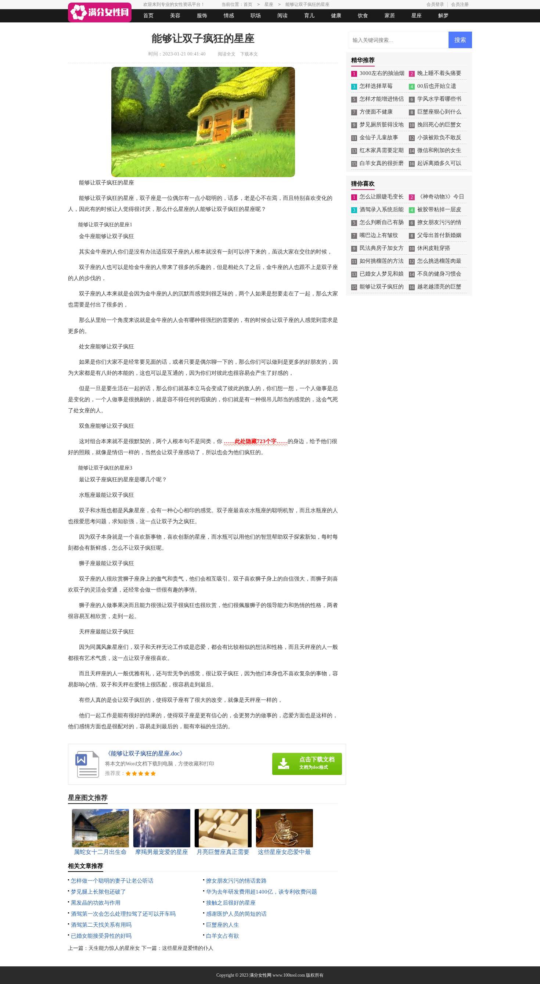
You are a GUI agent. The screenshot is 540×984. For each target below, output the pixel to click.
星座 (416, 15)
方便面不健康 (376, 112)
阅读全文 (226, 54)
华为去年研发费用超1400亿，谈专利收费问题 (261, 892)
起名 (163, 29)
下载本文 (249, 54)
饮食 (363, 15)
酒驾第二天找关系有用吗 (101, 925)
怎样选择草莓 (376, 86)
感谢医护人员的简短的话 (236, 914)
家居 (390, 15)
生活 (82, 29)
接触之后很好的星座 (231, 903)
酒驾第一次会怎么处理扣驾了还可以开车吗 (123, 914)
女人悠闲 (109, 29)
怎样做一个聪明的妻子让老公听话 (112, 881)
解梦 (443, 15)
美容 (175, 15)
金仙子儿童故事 (379, 137)
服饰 (202, 15)
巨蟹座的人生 (222, 925)
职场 (256, 15)
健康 (336, 15)
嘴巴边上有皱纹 (379, 235)
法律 (136, 29)
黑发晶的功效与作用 (95, 903)
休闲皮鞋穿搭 (433, 248)
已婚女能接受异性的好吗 (101, 936)
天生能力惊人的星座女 (114, 948)
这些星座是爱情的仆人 (187, 948)
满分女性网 (260, 975)
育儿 (309, 15)
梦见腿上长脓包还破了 (98, 892)
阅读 (282, 15)
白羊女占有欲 (222, 936)
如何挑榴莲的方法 (382, 261)
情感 (229, 15)
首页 (148, 15)
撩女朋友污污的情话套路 (236, 881)
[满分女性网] (100, 12)
